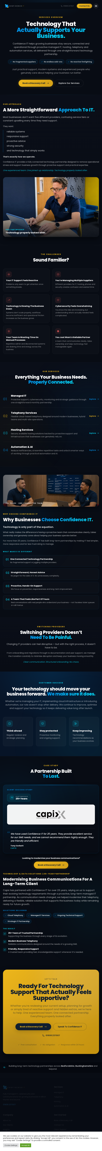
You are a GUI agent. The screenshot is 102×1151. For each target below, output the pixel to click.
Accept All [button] (26, 1145)
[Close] (74, 550)
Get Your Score (49, 593)
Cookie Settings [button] (11, 1145)
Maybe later (51, 600)
